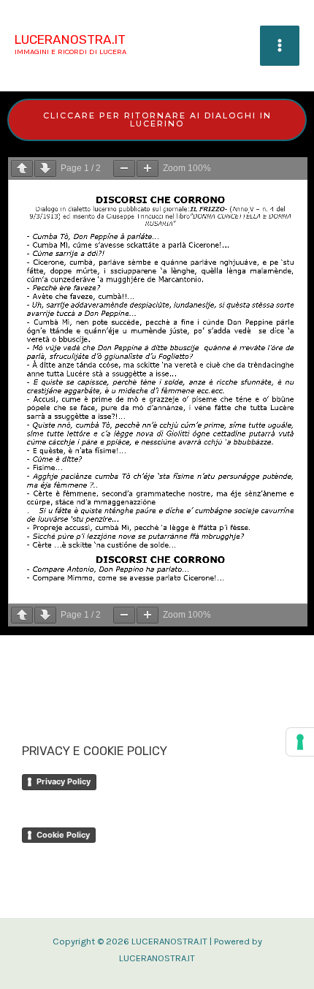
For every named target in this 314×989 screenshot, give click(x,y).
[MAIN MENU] (279, 45)
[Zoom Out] (124, 168)
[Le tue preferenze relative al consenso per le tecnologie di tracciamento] (300, 742)
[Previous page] (22, 168)
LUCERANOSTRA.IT (70, 39)
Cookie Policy (63, 835)
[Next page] (45, 168)
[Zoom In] (147, 168)
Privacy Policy (64, 781)
